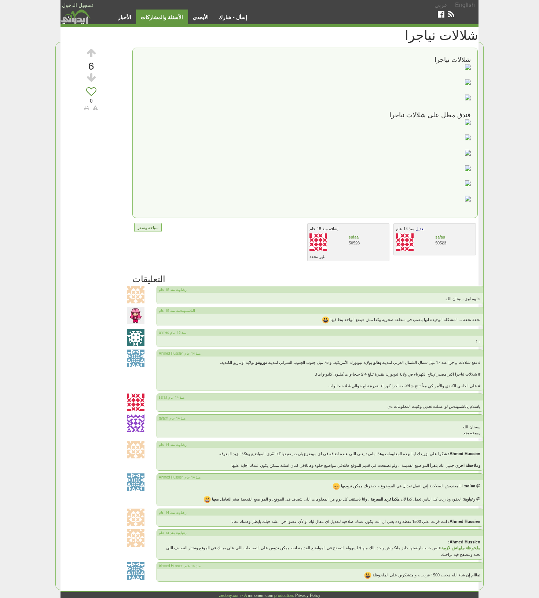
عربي (441, 4)
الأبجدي (201, 17)
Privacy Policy (307, 595)
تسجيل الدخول (77, 4)
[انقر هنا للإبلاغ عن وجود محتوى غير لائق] (95, 107)
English (465, 4)
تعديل (419, 228)
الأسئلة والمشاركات (162, 17)
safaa (354, 237)
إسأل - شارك (233, 17)
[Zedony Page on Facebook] (441, 14)
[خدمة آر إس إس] (451, 14)
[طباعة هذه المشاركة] (86, 107)
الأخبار (124, 17)
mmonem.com (260, 595)
